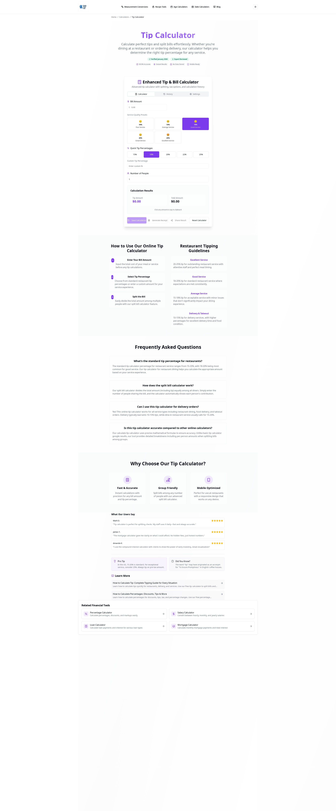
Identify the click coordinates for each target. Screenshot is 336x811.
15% (135, 154)
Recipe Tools (160, 7)
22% (184, 154)
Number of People (139, 173)
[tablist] (168, 94)
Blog (218, 7)
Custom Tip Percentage (137, 161)
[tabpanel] (168, 162)
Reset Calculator (199, 220)
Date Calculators (202, 7)
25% (201, 154)
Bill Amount (136, 101)
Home (113, 17)
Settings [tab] (196, 94)
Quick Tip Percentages (141, 148)
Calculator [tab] (142, 94)
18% (151, 154)
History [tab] (169, 94)
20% (168, 154)
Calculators (124, 17)
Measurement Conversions (136, 7)
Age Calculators (180, 7)
